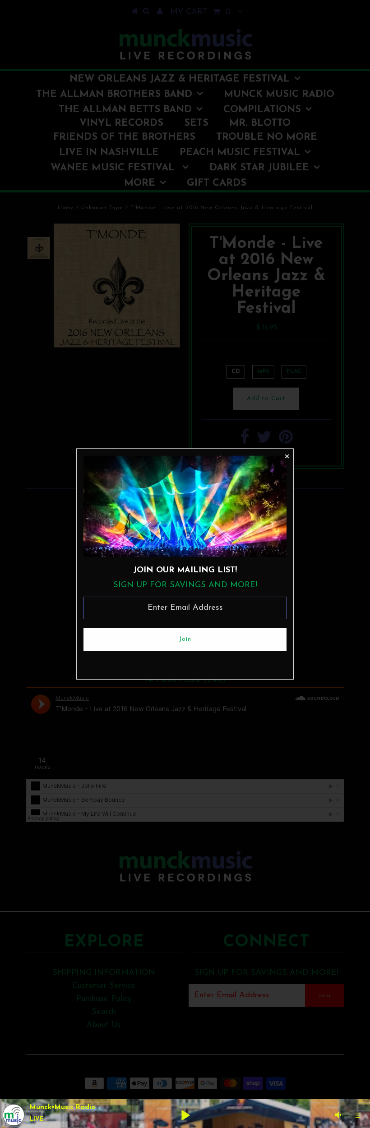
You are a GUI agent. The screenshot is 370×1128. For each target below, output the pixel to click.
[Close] (286, 455)
